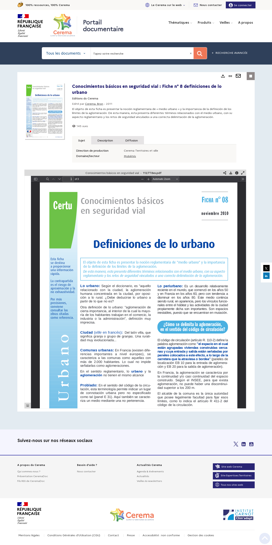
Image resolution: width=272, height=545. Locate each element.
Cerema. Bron (94, 104)
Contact (113, 535)
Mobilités (130, 156)
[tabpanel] (136, 242)
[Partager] (225, 173)
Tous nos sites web (232, 484)
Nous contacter (86, 471)
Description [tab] (105, 140)
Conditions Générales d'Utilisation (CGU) (73, 535)
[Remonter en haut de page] (264, 538)
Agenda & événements (150, 471)
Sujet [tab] (81, 140)
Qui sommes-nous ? (28, 471)
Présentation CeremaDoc (32, 476)
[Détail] (237, 173)
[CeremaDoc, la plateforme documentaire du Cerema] (63, 25)
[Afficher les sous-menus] (184, 5)
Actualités (143, 476)
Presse (131, 535)
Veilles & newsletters (149, 480)
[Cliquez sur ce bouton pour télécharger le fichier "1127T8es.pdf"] (231, 173)
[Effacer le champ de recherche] (191, 53)
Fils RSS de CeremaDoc (31, 480)
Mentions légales (29, 535)
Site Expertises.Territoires (236, 475)
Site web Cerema (231, 466)
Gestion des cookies (201, 535)
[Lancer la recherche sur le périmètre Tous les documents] (200, 53)
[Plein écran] (243, 173)
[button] (164, 5)
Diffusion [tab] (131, 140)
